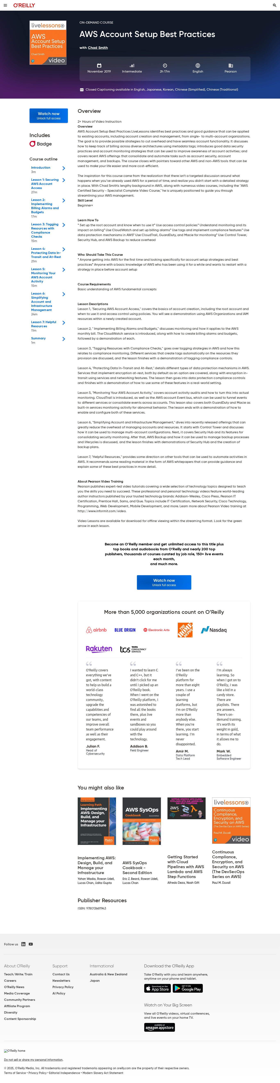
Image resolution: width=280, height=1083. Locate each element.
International (102, 965)
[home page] (24, 5)
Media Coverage (17, 993)
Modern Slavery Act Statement (103, 1073)
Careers (10, 980)
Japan (95, 980)
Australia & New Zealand (108, 974)
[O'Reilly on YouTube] (31, 944)
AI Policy (58, 993)
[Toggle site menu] (5, 5)
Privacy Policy (62, 987)
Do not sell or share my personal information (33, 1060)
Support (60, 965)
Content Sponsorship (20, 1019)
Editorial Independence (64, 1073)
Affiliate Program (17, 1006)
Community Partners (19, 1000)
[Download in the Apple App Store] (157, 992)
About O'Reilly (17, 965)
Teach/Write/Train (18, 974)
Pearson (231, 71)
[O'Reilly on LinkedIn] (23, 944)
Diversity (10, 1012)
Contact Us (60, 974)
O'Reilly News (14, 987)
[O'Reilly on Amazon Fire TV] (159, 1031)
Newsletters (61, 980)
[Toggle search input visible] (275, 5)
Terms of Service (15, 1073)
